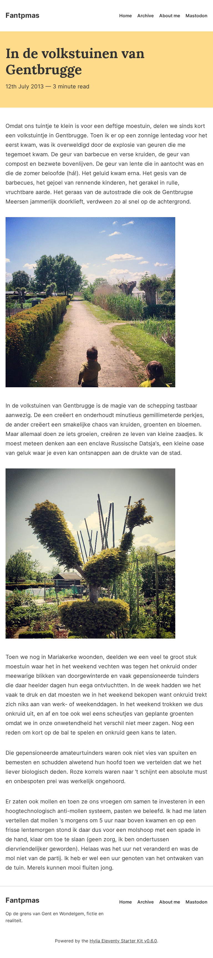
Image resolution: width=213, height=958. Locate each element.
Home (125, 15)
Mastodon (196, 15)
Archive (145, 15)
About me (169, 15)
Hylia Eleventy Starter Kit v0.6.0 (123, 941)
